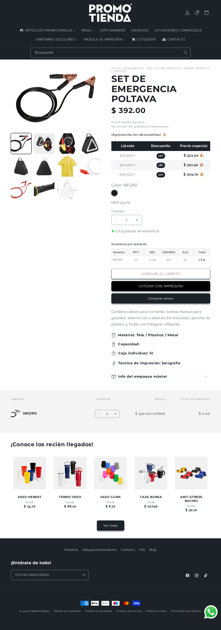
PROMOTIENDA (39, 611)
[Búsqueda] (185, 52)
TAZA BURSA (151, 497)
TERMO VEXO (70, 497)
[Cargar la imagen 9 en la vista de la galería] (21, 189)
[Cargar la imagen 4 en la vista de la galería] (90, 143)
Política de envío (156, 611)
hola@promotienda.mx (100, 549)
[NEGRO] (114, 193)
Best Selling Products (164, 68)
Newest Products (197, 68)
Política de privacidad (98, 611)
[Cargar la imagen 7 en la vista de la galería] (67, 166)
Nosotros (71, 549)
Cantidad (117, 211)
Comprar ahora (160, 298)
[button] (160, 376)
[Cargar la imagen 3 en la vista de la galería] (67, 143)
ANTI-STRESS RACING (191, 499)
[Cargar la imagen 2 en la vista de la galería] (44, 143)
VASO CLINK (110, 497)
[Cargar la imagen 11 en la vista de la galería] (67, 189)
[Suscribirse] (83, 575)
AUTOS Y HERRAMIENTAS (127, 68)
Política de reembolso (67, 611)
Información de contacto (186, 611)
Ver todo (110, 526)
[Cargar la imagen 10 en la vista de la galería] (44, 189)
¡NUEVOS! (120, 71)
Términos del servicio (129, 611)
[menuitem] (47, 30)
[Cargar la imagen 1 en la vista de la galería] (21, 143)
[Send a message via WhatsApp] (211, 612)
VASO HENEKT (30, 497)
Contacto (128, 549)
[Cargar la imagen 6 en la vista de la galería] (44, 166)
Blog (152, 549)
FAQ (142, 549)
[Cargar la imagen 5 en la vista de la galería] (21, 166)
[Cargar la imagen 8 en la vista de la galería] (90, 166)
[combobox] (110, 53)
